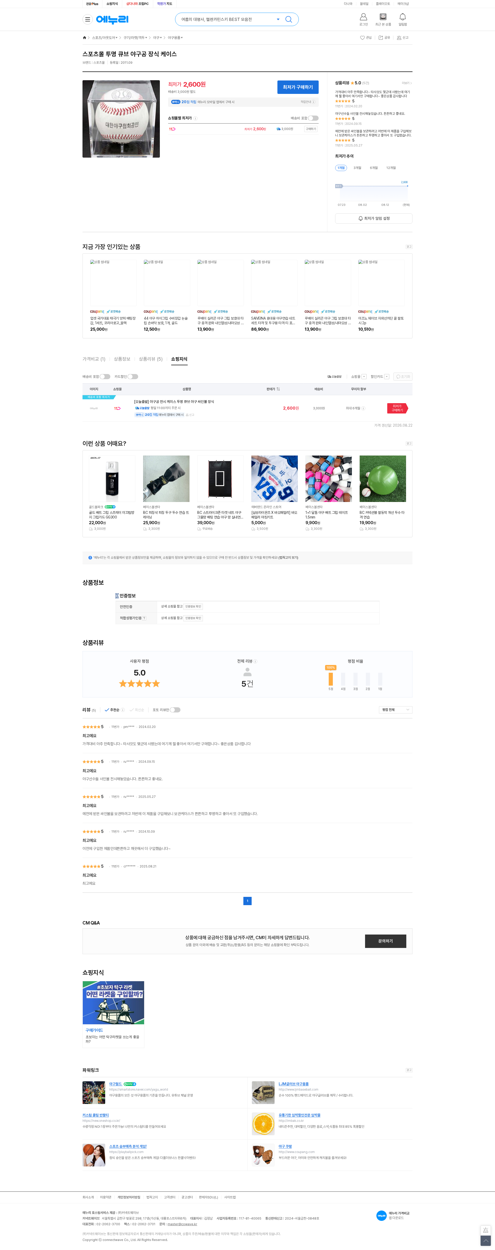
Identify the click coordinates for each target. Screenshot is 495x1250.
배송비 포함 (299, 118)
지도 (164, 4)
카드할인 (120, 377)
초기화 (405, 377)
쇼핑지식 (112, 4)
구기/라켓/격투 (134, 38)
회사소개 (88, 1197)
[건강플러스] (92, 4)
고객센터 (169, 1197)
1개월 (341, 168)
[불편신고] (486, 1230)
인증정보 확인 (193, 606)
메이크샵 (403, 4)
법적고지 (152, 1197)
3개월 (357, 168)
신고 (191, 415)
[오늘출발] (334, 377)
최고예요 (89, 735)
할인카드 (377, 377)
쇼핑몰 (355, 377)
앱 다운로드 (399, 1215)
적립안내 (306, 102)
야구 (156, 38)
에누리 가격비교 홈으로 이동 (112, 19)
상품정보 (122, 359)
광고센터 (187, 1197)
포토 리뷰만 (161, 710)
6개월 (374, 168)
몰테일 (364, 4)
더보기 (405, 83)
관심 (369, 37)
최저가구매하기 (397, 408)
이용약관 (105, 1197)
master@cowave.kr (182, 1224)
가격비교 (93, 359)
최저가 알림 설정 (377, 218)
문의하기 (385, 941)
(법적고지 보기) (288, 557)
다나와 (348, 4)
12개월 (391, 168)
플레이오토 (383, 4)
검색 (288, 19)
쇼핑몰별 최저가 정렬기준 (195, 118)
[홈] (84, 38)
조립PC (137, 4)
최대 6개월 (353, 408)
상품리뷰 (151, 359)
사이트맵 (230, 1197)
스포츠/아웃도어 (103, 38)
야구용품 (174, 38)
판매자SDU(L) (208, 1197)
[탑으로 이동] (486, 1241)
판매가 (271, 389)
